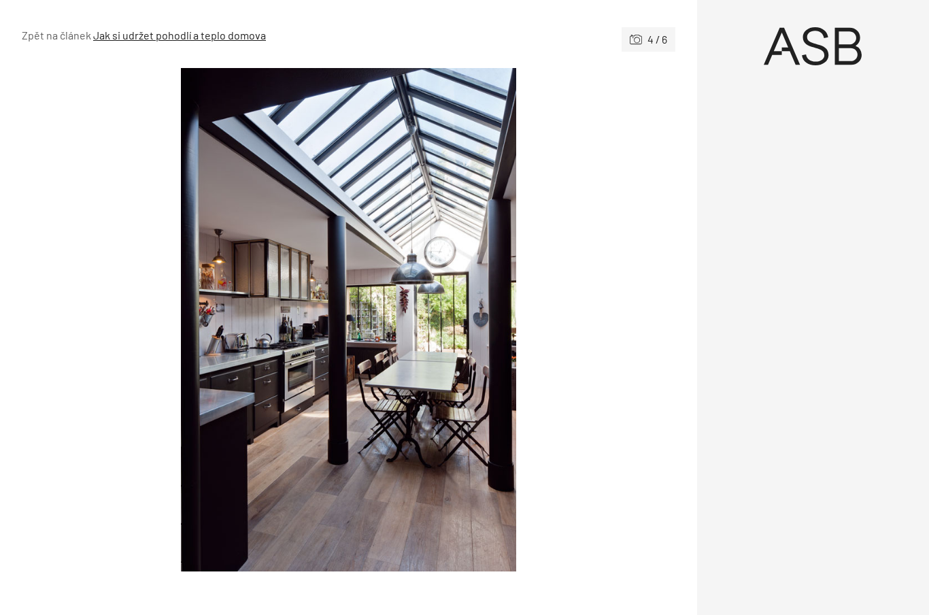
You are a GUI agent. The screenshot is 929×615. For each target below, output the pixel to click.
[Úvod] (813, 46)
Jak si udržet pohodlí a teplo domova (179, 35)
